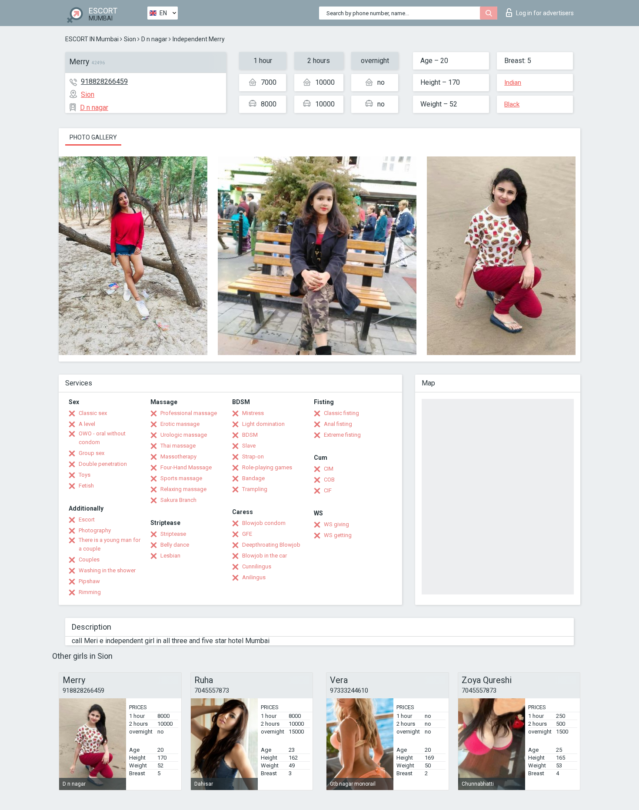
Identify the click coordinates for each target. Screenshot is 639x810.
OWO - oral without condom (102, 437)
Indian (512, 82)
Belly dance (174, 544)
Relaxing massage (183, 489)
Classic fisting (341, 413)
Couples (89, 559)
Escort (87, 519)
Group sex (91, 453)
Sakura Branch (178, 500)
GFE (247, 534)
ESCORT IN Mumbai (92, 39)
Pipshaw (89, 581)
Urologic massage (183, 435)
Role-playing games (267, 467)
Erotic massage (180, 424)
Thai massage (178, 445)
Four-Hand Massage (186, 467)
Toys (84, 474)
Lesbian (170, 555)
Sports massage (181, 478)
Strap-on (253, 456)
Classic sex (93, 413)
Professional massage (188, 413)
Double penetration (103, 464)
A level (87, 424)
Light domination (263, 424)
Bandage (253, 478)
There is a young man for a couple (109, 544)
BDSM (250, 435)
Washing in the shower (107, 570)
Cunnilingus (256, 566)
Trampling (254, 489)
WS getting (338, 535)
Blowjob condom (264, 523)
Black (511, 104)
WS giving (336, 524)
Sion (130, 39)
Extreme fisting (342, 435)
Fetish (86, 485)
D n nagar (154, 39)
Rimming (90, 592)
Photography (95, 530)
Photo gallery (93, 137)
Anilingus (254, 577)
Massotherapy (178, 456)
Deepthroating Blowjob (271, 544)
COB (329, 479)
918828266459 (104, 81)
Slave (249, 445)
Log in (545, 13)
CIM (328, 468)
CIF (328, 490)
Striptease (173, 534)
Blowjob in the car (264, 555)
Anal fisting (338, 424)
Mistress (253, 413)
